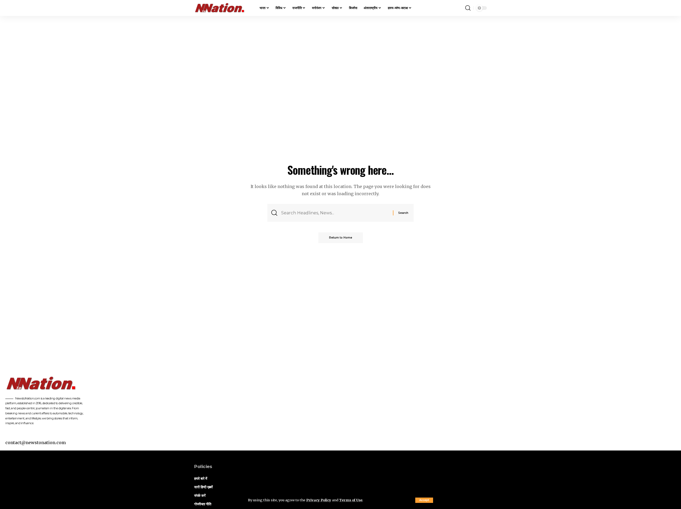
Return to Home (340, 237)
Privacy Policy (318, 500)
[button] (424, 500)
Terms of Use (350, 500)
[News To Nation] (222, 8)
